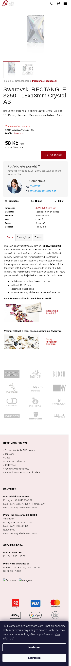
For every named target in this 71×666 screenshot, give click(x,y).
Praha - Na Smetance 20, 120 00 (20, 515)
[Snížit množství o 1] (19, 155)
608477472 (36, 186)
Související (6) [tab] (24, 237)
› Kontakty (8, 454)
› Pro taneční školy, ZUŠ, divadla (19, 450)
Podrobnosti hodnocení (44, 81)
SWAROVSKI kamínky (46, 208)
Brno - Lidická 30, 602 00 (16, 496)
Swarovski (19, 133)
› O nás (6, 457)
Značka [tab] (38, 237)
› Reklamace (9, 465)
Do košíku (56, 155)
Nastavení (34, 647)
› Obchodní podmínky (14, 461)
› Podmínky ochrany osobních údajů (21, 472)
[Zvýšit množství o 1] (35, 155)
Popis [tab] (10, 237)
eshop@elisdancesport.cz (43, 191)
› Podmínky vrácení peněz (16, 468)
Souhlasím (34, 657)
